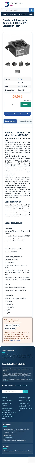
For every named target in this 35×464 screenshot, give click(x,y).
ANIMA (20, 79)
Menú (5, 14)
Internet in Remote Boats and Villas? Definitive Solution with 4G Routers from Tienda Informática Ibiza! (9, 413)
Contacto (23, 14)
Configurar (8, 325)
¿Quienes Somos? (24, 406)
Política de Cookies (15, 341)
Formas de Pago (24, 403)
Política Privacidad (7, 400)
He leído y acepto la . (16, 385)
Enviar (25, 391)
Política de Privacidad (21, 385)
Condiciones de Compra (6, 404)
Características (10, 121)
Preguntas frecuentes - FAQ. (26, 409)
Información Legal (24, 398)
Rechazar (16, 325)
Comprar (25, 105)
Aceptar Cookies (10, 328)
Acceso (14, 14)
